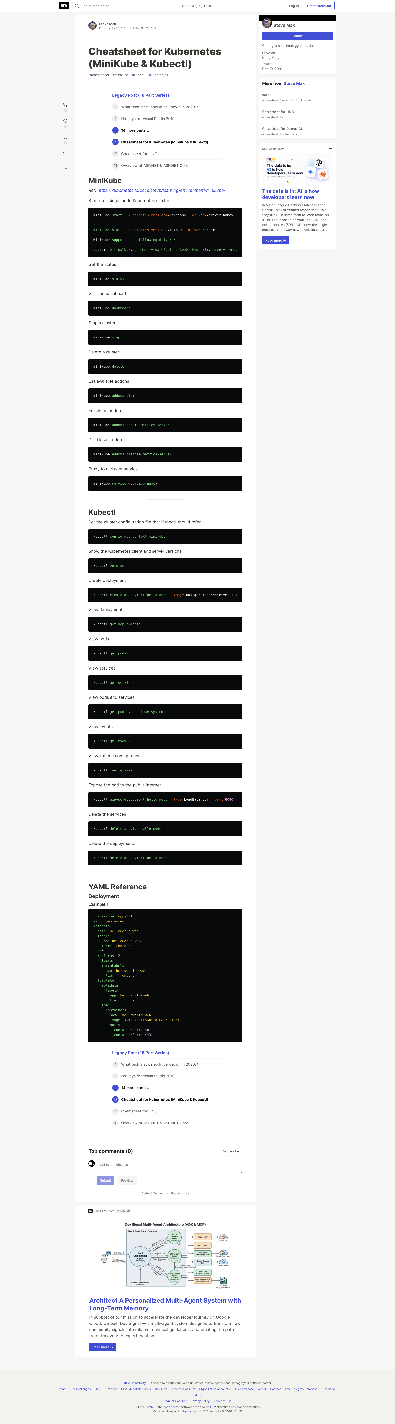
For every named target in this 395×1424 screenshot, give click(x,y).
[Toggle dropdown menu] (249, 1211)
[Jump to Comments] (65, 122)
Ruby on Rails (189, 1411)
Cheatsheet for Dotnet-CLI (282, 131)
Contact (275, 1389)
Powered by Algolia (195, 6)
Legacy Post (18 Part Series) (140, 95)
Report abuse (180, 1193)
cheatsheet (99, 75)
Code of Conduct (153, 1193)
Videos (112, 1389)
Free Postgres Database (301, 1389)
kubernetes (158, 75)
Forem (149, 1407)
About (262, 1389)
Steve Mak (107, 24)
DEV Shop (328, 1389)
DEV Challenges (80, 1389)
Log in (294, 6)
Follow (298, 36)
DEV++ (99, 1389)
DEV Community (135, 1383)
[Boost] (65, 153)
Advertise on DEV (183, 1389)
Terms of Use (222, 1401)
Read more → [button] (103, 1347)
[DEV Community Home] (64, 6)
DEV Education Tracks (136, 1389)
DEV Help (161, 1389)
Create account (319, 6)
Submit (105, 1180)
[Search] (77, 6)
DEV (213, 1407)
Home (61, 1389)
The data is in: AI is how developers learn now (290, 194)
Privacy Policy (200, 1401)
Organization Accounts (214, 1389)
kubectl (138, 75)
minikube (121, 75)
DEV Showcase (244, 1389)
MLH (197, 1395)
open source (171, 1407)
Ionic (286, 97)
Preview (127, 1180)
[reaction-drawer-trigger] (65, 106)
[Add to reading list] (65, 139)
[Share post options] (65, 168)
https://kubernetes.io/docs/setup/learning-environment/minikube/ (161, 190)
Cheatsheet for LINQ (277, 114)
